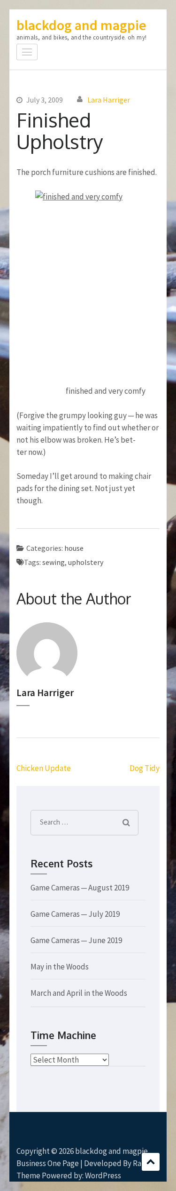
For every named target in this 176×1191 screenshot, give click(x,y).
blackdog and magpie (81, 25)
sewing (53, 562)
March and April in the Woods (79, 993)
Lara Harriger (108, 99)
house (74, 548)
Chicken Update (43, 768)
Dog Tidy (145, 768)
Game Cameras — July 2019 (75, 914)
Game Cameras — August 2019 (80, 887)
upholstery (85, 562)
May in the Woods (60, 966)
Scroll (151, 1162)
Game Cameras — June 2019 (76, 940)
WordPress (103, 1175)
